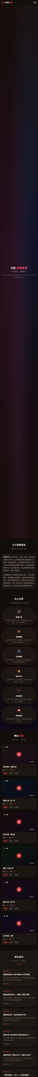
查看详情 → (6, 983)
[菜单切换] (35, 2)
